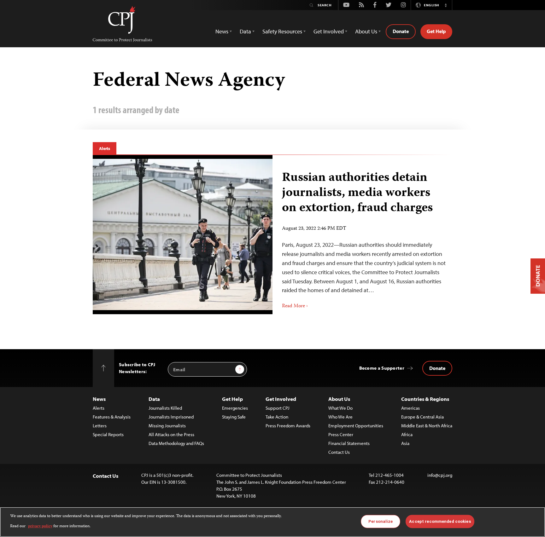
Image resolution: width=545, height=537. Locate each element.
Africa (407, 434)
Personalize (380, 521)
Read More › (295, 306)
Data (154, 399)
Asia (405, 443)
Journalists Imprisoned (171, 417)
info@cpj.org (439, 475)
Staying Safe (234, 417)
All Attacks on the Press (171, 434)
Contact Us (339, 452)
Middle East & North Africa (426, 426)
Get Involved (281, 399)
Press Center (340, 434)
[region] (272, 522)
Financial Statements (349, 443)
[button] (445, 5)
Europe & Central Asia (422, 417)
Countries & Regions (425, 399)
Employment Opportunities (355, 426)
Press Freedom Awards (288, 426)
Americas (410, 408)
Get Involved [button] (329, 31)
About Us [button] (366, 31)
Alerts (104, 148)
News (99, 399)
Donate (401, 31)
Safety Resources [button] (282, 31)
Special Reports (108, 434)
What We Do (340, 408)
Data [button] (245, 31)
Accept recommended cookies (440, 521)
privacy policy (40, 526)
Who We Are (340, 417)
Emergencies (235, 408)
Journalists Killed (165, 408)
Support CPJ (278, 408)
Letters (100, 426)
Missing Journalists (167, 426)
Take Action (277, 417)
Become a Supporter (381, 368)
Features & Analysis (112, 417)
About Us (339, 399)
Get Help (436, 31)
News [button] (221, 31)
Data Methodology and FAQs (176, 443)
